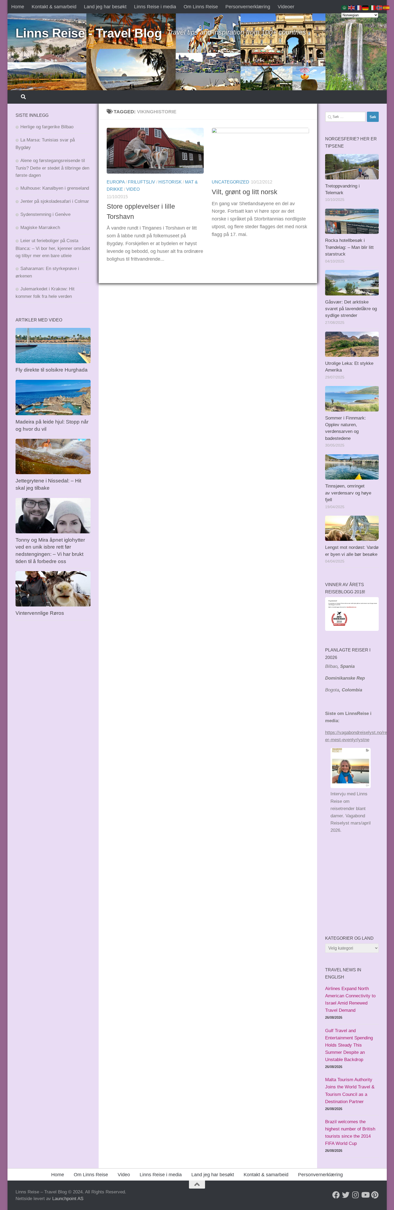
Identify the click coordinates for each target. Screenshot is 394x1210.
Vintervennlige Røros (40, 613)
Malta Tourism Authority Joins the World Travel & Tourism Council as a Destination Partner (349, 1090)
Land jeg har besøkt (105, 6)
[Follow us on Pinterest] (374, 1195)
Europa (116, 182)
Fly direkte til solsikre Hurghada (52, 370)
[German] (365, 7)
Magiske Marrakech (40, 227)
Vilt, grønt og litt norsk (244, 192)
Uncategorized (230, 182)
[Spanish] (386, 7)
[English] (351, 7)
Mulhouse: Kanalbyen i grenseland (54, 188)
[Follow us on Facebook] (336, 1195)
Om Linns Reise (201, 6)
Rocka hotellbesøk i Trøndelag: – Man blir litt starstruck (349, 247)
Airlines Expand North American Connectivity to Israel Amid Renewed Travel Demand (350, 999)
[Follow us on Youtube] (365, 1195)
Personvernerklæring (247, 6)
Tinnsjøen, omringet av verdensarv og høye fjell (348, 493)
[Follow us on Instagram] (355, 1195)
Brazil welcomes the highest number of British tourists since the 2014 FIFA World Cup (350, 1132)
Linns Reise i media (155, 6)
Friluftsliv (141, 182)
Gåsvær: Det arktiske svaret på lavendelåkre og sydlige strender (351, 308)
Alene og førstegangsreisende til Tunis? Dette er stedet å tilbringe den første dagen (52, 168)
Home (17, 6)
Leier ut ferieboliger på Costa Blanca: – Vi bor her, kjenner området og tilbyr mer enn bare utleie (53, 248)
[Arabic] (344, 7)
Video (133, 189)
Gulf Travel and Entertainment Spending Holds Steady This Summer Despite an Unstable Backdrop (349, 1045)
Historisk (170, 182)
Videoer (286, 6)
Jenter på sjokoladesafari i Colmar (54, 201)
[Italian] (372, 7)
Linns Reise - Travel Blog (89, 33)
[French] (358, 7)
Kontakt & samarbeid (54, 6)
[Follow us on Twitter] (346, 1195)
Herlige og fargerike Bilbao (46, 126)
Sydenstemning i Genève (46, 214)
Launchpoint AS (67, 1198)
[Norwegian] (379, 7)
